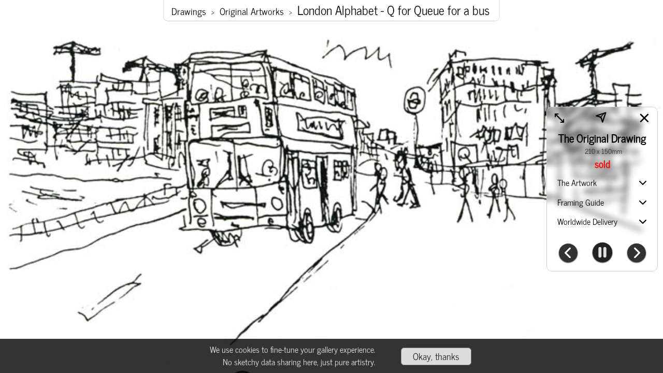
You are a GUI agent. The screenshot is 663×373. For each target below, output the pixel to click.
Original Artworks (252, 11)
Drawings (188, 11)
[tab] (602, 183)
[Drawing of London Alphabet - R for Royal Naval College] (636, 254)
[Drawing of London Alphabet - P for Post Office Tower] (568, 254)
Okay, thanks (436, 356)
